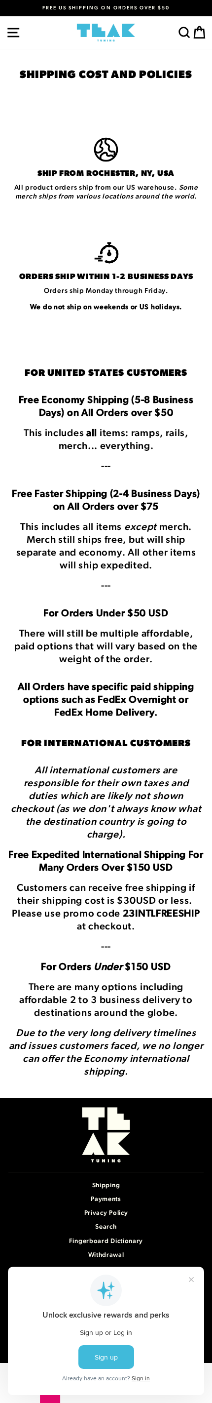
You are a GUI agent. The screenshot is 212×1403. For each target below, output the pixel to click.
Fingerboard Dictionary (106, 1241)
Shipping (106, 1185)
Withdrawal (106, 1255)
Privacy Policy (106, 1213)
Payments (106, 1199)
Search (105, 1227)
